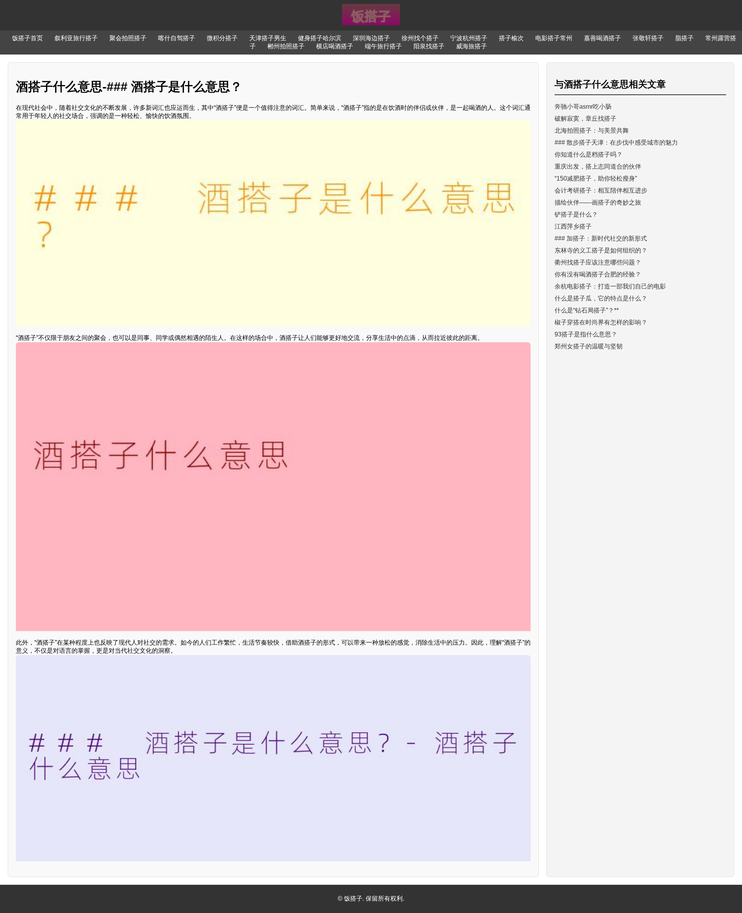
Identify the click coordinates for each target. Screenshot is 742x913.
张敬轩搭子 (648, 38)
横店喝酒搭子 (334, 46)
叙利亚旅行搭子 (76, 38)
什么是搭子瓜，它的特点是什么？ (601, 298)
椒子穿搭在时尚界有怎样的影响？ (601, 322)
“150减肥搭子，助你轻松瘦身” (596, 178)
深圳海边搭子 (371, 38)
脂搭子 (684, 38)
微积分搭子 (222, 38)
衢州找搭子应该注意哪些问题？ (598, 262)
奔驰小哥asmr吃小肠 (583, 106)
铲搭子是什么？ (576, 214)
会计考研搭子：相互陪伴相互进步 (601, 190)
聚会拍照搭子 (127, 38)
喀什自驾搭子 (176, 38)
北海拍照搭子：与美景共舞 (592, 130)
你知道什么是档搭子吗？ (589, 154)
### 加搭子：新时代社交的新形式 (601, 238)
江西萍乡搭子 (573, 226)
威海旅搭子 (471, 46)
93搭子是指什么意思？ (586, 334)
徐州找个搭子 (420, 38)
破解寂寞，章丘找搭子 (585, 118)
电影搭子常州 (553, 38)
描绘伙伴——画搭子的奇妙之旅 (598, 202)
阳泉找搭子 (429, 46)
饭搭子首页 (27, 38)
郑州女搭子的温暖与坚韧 (589, 346)
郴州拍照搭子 (286, 46)
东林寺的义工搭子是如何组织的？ (601, 250)
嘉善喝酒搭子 (602, 38)
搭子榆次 (511, 38)
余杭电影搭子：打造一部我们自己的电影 (610, 286)
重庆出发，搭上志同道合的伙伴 (598, 166)
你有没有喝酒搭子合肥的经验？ (598, 274)
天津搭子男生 (267, 38)
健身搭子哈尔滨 (319, 38)
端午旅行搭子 (383, 46)
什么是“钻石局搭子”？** (587, 310)
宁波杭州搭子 (468, 38)
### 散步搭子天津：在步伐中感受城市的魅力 (616, 142)
